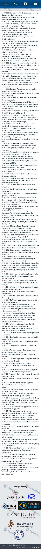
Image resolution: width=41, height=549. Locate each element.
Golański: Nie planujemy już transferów (23, 63)
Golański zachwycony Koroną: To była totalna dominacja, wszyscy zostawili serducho (19, 305)
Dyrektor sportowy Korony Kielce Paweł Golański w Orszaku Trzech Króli (19, 166)
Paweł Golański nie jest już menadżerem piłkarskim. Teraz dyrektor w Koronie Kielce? (20, 231)
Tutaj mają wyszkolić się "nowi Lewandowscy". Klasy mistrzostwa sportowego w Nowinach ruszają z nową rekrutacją (18, 258)
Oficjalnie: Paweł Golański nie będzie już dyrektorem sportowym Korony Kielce (20, 46)
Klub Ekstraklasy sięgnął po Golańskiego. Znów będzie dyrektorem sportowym (20, 42)
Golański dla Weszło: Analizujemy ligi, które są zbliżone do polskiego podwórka (19, 59)
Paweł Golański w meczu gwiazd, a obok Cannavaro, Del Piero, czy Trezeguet (20, 120)
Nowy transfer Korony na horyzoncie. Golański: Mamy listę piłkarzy (19, 136)
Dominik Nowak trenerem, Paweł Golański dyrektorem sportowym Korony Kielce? (20, 236)
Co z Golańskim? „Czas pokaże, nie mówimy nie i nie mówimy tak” (18, 51)
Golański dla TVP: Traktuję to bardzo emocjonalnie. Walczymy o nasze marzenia (18, 125)
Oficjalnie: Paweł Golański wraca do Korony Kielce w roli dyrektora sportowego (18, 227)
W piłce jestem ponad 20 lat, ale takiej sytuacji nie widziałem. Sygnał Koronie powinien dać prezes (20, 241)
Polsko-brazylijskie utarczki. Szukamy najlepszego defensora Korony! (19, 310)
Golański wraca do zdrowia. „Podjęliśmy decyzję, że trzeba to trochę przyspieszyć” (20, 370)
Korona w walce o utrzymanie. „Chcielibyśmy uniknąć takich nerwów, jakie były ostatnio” (18, 365)
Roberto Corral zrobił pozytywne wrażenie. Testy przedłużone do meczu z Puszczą (20, 153)
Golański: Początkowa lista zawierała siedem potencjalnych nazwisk (19, 90)
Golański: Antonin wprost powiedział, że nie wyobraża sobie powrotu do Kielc (20, 18)
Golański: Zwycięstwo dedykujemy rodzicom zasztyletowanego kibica (18, 464)
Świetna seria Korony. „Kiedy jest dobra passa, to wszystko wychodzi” (19, 460)
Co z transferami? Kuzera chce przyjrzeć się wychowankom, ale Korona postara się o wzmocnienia (20, 84)
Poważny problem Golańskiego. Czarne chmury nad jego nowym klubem (19, 351)
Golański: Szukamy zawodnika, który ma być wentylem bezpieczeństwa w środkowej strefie (20, 75)
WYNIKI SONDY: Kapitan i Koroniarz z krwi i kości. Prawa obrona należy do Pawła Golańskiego (20, 246)
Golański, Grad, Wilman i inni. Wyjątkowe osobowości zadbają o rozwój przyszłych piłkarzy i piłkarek (20, 269)
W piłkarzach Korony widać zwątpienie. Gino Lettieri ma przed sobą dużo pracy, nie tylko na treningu (20, 282)
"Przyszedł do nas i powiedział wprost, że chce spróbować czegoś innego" (20, 66)
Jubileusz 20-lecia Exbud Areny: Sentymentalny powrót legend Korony (17, 33)
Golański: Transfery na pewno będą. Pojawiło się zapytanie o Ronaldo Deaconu (18, 79)
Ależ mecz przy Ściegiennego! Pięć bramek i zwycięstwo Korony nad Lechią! (18, 394)
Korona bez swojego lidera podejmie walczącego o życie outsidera (18, 455)
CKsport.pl (15, 545)
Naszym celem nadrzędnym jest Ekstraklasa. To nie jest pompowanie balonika (17, 212)
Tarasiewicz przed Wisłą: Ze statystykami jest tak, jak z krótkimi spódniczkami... (20, 468)
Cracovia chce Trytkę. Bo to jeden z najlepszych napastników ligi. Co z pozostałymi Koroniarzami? (18, 450)
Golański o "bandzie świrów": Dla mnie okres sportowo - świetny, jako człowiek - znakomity (19, 199)
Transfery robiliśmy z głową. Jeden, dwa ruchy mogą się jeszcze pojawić (20, 207)
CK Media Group (34, 547)
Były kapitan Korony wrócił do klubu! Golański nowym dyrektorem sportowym (18, 29)
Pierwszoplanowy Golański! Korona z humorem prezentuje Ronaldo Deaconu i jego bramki (20, 103)
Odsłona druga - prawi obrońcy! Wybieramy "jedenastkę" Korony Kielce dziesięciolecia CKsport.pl (20, 252)
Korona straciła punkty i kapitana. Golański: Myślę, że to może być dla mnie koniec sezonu (18, 385)
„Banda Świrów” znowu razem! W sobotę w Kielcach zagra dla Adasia (20, 288)
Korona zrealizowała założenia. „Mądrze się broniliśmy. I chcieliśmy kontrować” (20, 440)
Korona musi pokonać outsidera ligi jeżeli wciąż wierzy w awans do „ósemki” (20, 329)
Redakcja (22, 545)
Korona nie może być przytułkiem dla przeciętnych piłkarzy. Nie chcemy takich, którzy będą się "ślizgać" (20, 221)
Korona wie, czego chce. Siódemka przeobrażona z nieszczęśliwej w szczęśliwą (18, 416)
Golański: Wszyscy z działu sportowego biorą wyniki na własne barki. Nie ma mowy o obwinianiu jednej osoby (19, 180)
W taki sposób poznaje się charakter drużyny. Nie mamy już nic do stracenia (18, 325)
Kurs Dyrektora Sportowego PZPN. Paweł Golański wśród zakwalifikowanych (20, 112)
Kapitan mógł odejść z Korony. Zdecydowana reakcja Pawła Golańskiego (16, 55)
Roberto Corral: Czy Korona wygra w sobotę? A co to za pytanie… (18, 129)
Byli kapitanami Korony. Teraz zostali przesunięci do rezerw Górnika (18, 320)
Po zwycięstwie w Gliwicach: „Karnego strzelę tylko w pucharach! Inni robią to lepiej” (19, 431)
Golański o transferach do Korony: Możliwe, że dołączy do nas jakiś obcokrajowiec (18, 157)
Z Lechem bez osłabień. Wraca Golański (24, 419)
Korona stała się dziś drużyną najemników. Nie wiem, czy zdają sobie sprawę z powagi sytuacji (20, 264)
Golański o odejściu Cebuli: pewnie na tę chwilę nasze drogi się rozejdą (20, 14)
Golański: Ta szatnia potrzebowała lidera (24, 132)
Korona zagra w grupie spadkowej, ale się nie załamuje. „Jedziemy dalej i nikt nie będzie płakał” (20, 399)
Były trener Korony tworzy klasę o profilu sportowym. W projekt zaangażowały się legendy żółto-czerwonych (20, 276)
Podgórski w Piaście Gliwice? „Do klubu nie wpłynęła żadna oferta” (19, 203)
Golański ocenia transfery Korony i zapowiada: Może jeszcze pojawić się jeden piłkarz (19, 144)
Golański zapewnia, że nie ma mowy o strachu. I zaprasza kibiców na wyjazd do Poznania (19, 412)
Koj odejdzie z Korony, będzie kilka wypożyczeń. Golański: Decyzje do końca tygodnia (19, 116)
